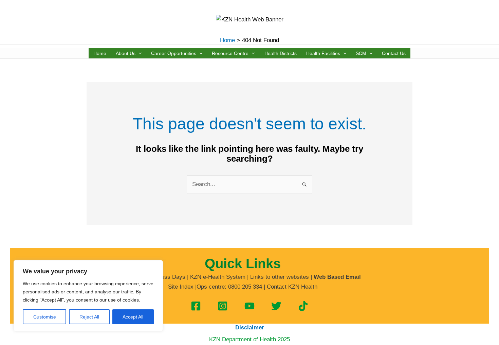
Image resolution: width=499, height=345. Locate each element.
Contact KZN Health (292, 287)
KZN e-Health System (217, 277)
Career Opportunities (173, 53)
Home (99, 53)
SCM (361, 53)
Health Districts (280, 53)
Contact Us (394, 53)
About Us (125, 53)
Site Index (180, 287)
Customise (44, 317)
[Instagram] (223, 306)
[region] (88, 295)
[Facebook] (196, 306)
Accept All (133, 317)
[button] (138, 53)
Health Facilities (323, 53)
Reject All (89, 317)
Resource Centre (230, 53)
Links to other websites (279, 277)
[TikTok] (303, 306)
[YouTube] (249, 306)
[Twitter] (276, 306)
